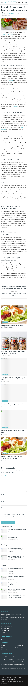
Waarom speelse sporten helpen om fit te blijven (12, 662)
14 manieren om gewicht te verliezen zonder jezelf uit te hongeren (15, 550)
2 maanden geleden (13, 532)
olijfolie (23, 127)
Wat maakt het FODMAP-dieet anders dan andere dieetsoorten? (13, 352)
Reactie (3, 475)
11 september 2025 (5, 355)
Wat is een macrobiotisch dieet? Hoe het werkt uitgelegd (16, 556)
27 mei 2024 (19, 13)
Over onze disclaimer (6, 626)
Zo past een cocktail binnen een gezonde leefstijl (16, 536)
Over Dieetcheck (5, 630)
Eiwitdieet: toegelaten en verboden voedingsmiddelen (12, 326)
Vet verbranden (19, 645)
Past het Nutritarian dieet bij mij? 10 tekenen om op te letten (12, 457)
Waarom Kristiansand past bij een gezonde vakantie (17, 530)
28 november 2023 (13, 586)
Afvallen (4, 322)
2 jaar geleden (12, 553)
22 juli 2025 (4, 408)
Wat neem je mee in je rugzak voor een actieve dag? (13, 668)
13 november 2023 (13, 599)
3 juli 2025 (4, 460)
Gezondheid (4, 650)
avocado (3, 129)
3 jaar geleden (12, 559)
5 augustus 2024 (12, 573)
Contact (3, 632)
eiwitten (9, 96)
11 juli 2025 (4, 434)
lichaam (11, 80)
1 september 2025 (5, 381)
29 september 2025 (5, 329)
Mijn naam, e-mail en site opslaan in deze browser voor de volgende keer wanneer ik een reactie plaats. (15, 516)
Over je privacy (5, 628)
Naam (3, 494)
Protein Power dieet (7, 35)
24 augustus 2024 (12, 579)
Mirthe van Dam (10, 13)
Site (2, 508)
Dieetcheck (14, 681)
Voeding (17, 647)
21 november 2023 (13, 592)
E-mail (3, 501)
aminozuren (15, 106)
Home (2, 677)
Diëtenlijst (3, 647)
